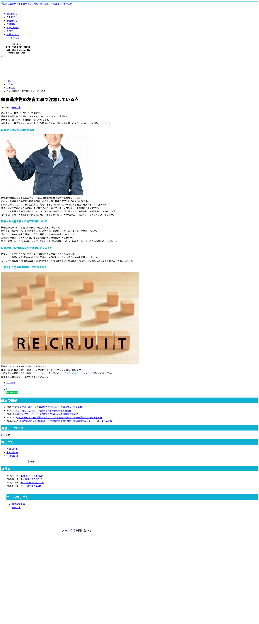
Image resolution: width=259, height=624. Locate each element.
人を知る (10, 17)
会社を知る (11, 20)
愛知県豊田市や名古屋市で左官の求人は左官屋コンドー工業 (30, 614)
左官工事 (10, 87)
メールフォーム (10, 56)
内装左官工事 (18, 504)
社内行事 (12, 455)
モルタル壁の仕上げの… (32, 482)
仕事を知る (11, 13)
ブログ (9, 31)
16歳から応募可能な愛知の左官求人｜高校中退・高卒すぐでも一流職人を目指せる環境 (59, 417)
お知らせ (12, 449)
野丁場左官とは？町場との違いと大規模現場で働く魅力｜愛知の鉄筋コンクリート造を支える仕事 (64, 420)
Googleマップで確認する (14, 597)
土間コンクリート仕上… (32, 475)
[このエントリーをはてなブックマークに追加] (7, 389)
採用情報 (10, 24)
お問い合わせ (12, 34)
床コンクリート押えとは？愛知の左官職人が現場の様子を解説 (47, 414)
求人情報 (12, 452)
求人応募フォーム (76, 373)
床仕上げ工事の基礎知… (32, 486)
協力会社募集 (12, 27)
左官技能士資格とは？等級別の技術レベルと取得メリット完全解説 (49, 407)
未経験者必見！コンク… (32, 478)
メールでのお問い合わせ (76, 530)
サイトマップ (12, 37)
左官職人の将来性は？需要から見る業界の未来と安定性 (44, 410)
